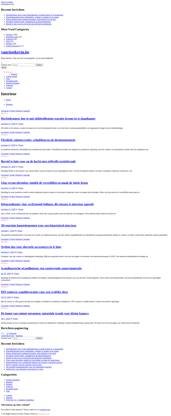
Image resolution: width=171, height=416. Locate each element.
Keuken (9, 44)
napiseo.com (45, 409)
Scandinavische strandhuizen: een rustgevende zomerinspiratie (41, 268)
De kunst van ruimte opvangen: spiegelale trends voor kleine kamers (45, 313)
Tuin (8, 41)
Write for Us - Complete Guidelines (20, 400)
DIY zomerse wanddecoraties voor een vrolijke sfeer (34, 292)
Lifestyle (9, 39)
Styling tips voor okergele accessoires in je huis (31, 246)
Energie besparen (13, 46)
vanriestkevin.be (15, 52)
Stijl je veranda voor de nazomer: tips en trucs (24, 365)
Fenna (20, 124)
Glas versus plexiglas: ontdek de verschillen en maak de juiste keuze (44, 182)
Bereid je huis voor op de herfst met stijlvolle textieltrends (28, 24)
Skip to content (7, 2)
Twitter (12, 111)
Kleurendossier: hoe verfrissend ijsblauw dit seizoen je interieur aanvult (47, 204)
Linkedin (26, 111)
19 (8, 333)
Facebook (5, 111)
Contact (9, 88)
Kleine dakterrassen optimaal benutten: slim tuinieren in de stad (31, 19)
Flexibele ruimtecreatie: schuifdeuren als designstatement (28, 22)
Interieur (9, 35)
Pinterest (18, 111)
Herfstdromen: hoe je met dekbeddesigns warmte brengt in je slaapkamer (34, 15)
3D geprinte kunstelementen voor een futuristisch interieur (38, 225)
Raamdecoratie (12, 37)
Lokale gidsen (11, 76)
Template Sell (43, 414)
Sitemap (9, 398)
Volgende (13, 333)
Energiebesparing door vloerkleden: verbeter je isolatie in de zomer (32, 17)
